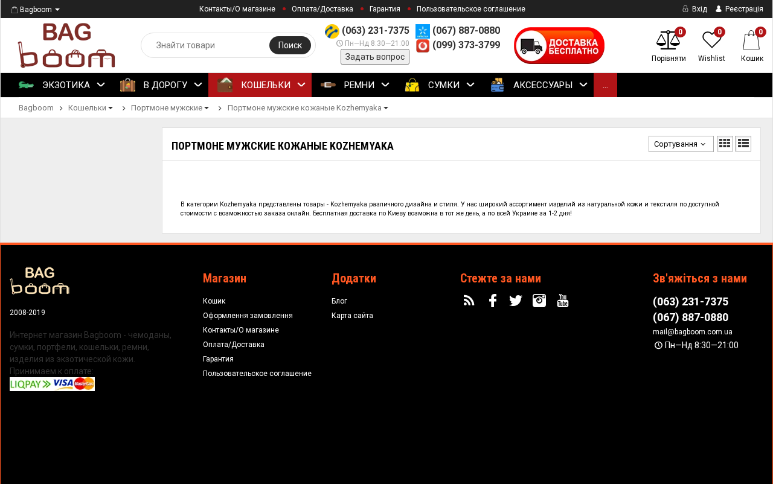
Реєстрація (743, 9)
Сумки (443, 85)
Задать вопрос (375, 57)
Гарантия (385, 9)
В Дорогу (164, 85)
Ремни (358, 85)
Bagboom (36, 9)
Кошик (214, 301)
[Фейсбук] (494, 301)
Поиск (290, 45)
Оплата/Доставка (322, 9)
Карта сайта (352, 315)
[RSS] (471, 301)
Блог (339, 301)
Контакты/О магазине (237, 9)
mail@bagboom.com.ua (693, 332)
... (605, 85)
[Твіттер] (517, 301)
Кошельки (264, 85)
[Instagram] (541, 301)
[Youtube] (565, 301)
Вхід (698, 9)
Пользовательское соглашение (471, 9)
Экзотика (65, 85)
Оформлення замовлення (248, 315)
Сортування (676, 143)
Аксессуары (542, 85)
